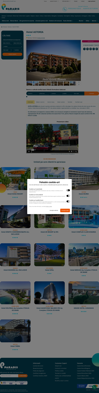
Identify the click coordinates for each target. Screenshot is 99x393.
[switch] (68, 190)
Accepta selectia (54, 210)
